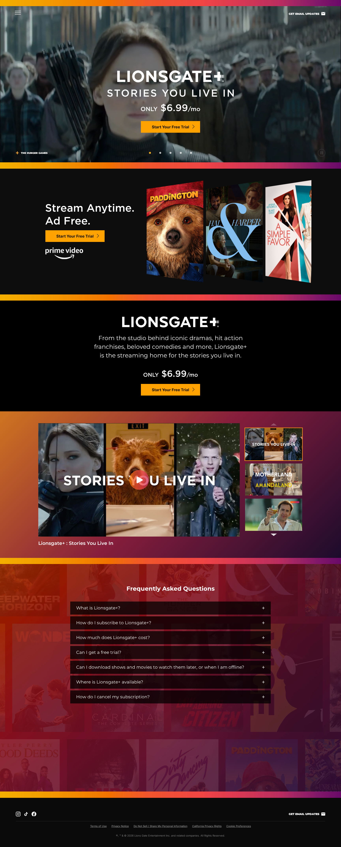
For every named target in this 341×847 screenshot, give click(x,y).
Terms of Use (98, 826)
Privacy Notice (120, 826)
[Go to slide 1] (150, 153)
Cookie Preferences (238, 826)
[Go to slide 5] (191, 153)
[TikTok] (26, 814)
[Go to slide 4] (181, 153)
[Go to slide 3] (170, 153)
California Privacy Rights (207, 826)
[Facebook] (34, 814)
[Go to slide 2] (160, 153)
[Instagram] (18, 814)
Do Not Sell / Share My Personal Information (160, 826)
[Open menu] (19, 12)
